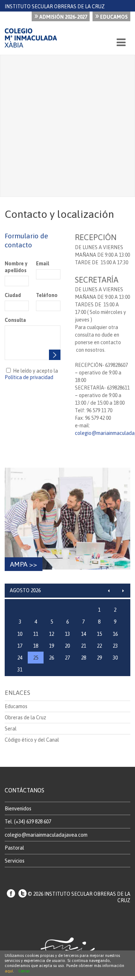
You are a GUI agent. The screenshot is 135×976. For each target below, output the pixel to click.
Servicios (14, 861)
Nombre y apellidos (16, 267)
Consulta (15, 320)
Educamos (111, 16)
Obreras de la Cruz (25, 717)
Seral (11, 729)
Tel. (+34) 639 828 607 (28, 821)
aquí (9, 971)
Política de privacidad (29, 377)
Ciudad (13, 295)
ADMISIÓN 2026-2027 (60, 16)
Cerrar (24, 971)
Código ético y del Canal (32, 740)
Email (42, 263)
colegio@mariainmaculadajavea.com (46, 835)
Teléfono (47, 295)
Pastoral (14, 848)
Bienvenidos (18, 808)
